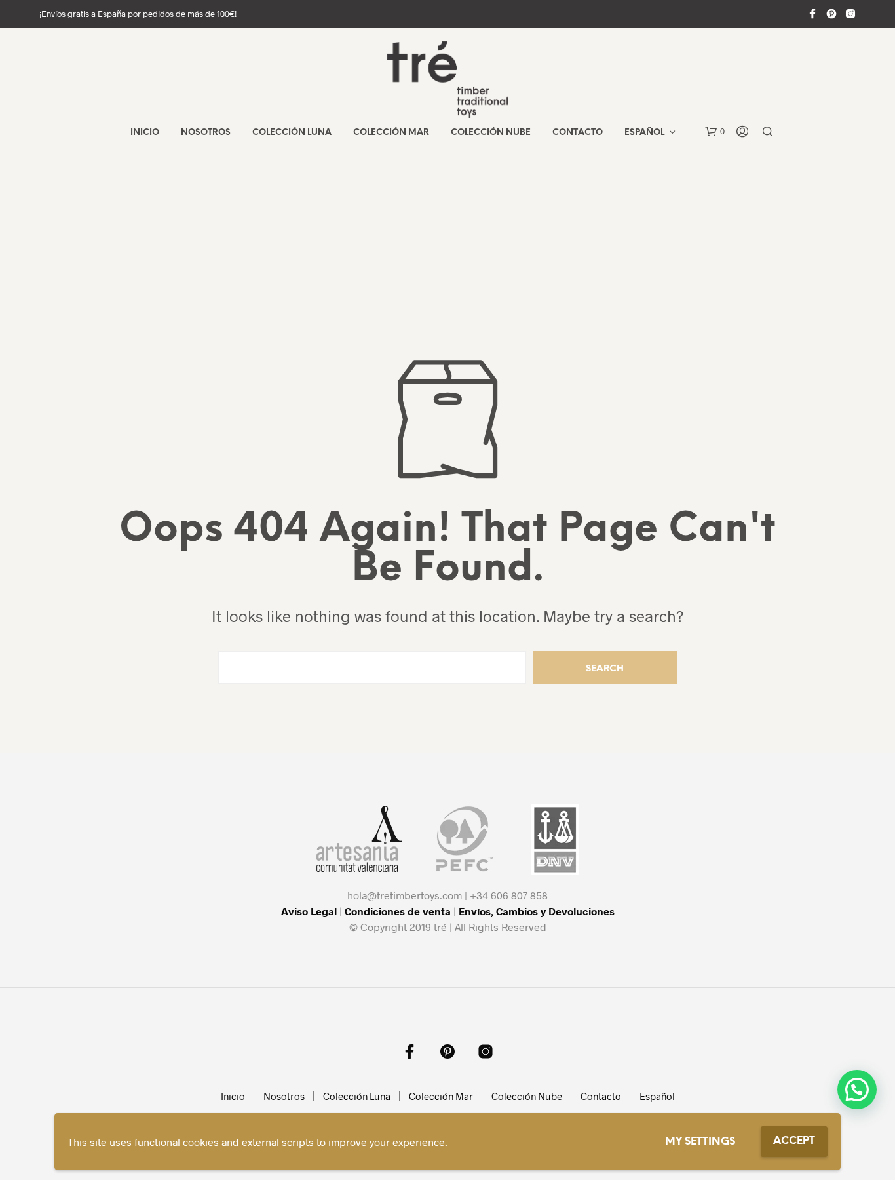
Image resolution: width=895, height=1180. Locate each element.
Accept (794, 1141)
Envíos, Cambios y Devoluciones (537, 911)
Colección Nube (491, 132)
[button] (715, 131)
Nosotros (206, 132)
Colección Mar (391, 132)
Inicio (144, 132)
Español (644, 132)
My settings (700, 1141)
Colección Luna (292, 132)
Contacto (577, 132)
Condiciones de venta (398, 911)
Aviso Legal (309, 911)
